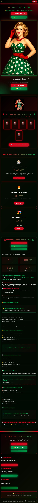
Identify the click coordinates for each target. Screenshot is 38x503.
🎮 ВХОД (34, 1)
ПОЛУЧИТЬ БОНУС (19, 178)
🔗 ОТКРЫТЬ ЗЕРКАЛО (9, 464)
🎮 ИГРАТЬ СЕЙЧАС (19, 85)
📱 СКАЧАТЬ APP (19, 249)
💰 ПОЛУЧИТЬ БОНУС (19, 17)
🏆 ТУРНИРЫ (19, 88)
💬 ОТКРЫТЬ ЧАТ (9, 487)
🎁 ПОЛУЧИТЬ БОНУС (19, 447)
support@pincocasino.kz (7, 482)
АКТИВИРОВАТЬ (19, 203)
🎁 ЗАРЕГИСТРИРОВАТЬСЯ (19, 13)
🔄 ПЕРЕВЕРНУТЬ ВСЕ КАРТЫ (19, 145)
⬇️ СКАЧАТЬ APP (9, 475)
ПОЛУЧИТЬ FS (19, 228)
